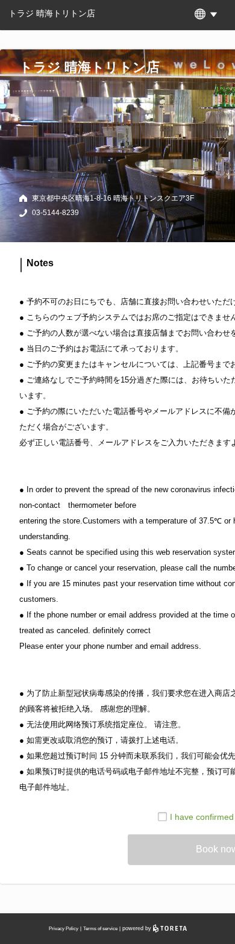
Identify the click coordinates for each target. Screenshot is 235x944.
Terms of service (100, 928)
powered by (137, 928)
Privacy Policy (63, 928)
